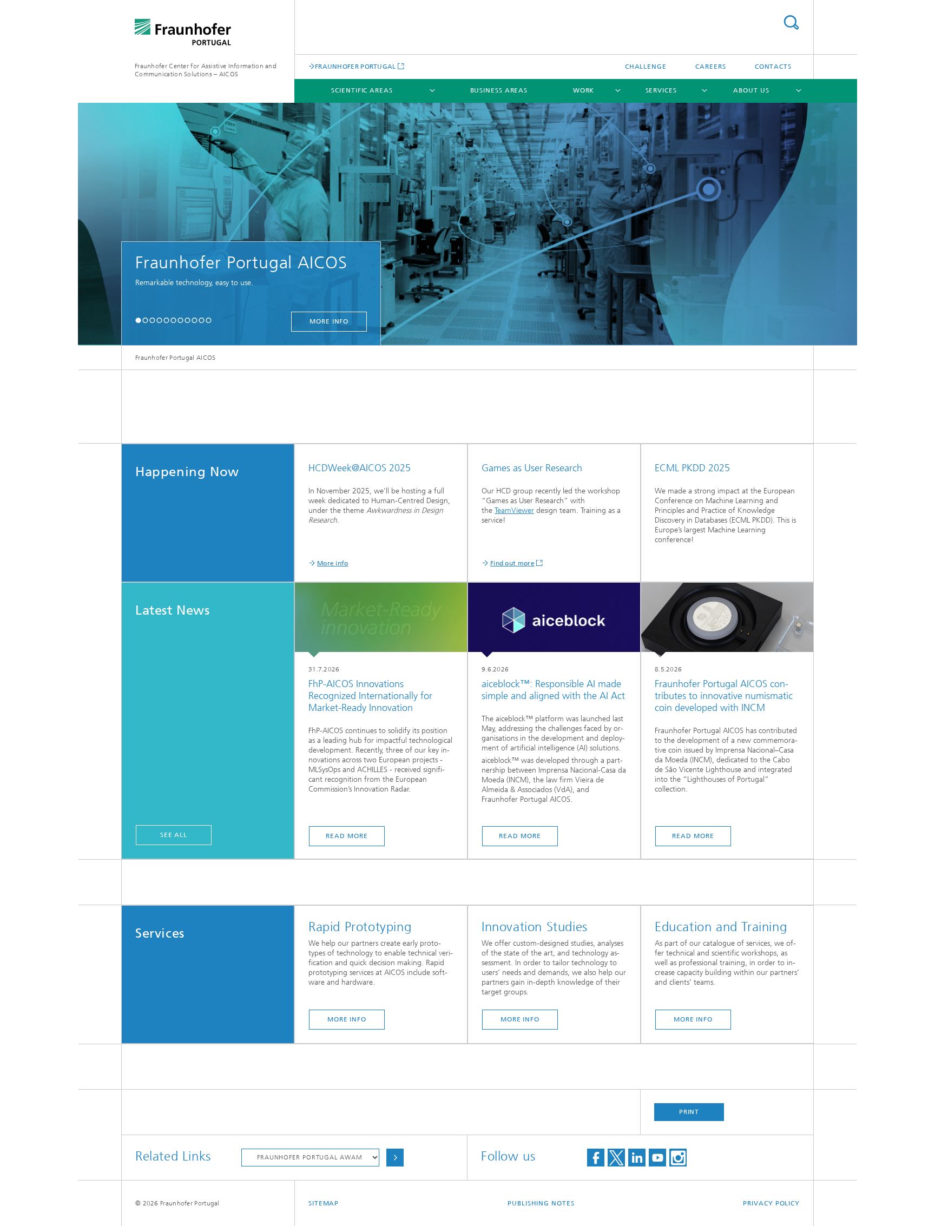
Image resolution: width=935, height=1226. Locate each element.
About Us (751, 90)
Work (584, 90)
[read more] (381, 620)
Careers (710, 66)
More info (332, 563)
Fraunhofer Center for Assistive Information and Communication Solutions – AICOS (205, 70)
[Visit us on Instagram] (678, 1157)
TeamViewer (514, 510)
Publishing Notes (541, 1203)
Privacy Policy (771, 1203)
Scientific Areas (361, 90)
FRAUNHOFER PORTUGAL (355, 66)
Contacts (773, 66)
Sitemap (323, 1203)
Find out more (512, 563)
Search (791, 22)
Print (689, 1112)
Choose (395, 1157)
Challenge (646, 66)
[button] (138, 320)
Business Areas (499, 90)
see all (173, 835)
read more (346, 836)
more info (745, 321)
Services (661, 90)
